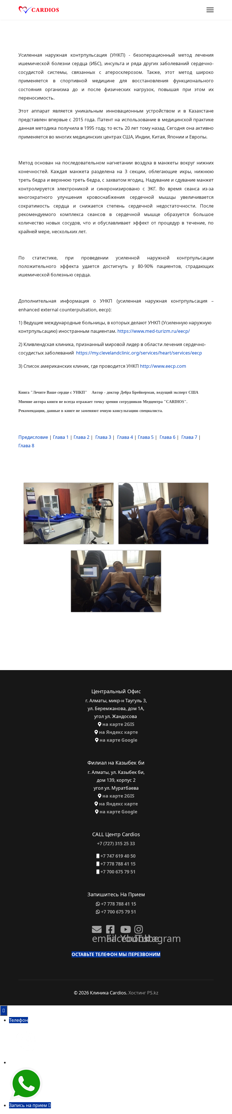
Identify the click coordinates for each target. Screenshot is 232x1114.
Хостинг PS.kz (143, 993)
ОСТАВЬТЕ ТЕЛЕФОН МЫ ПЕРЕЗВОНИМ (116, 954)
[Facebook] (109, 927)
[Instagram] (137, 927)
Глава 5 (146, 437)
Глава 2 (81, 437)
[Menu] (210, 10)
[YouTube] (123, 927)
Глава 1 (61, 437)
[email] (95, 927)
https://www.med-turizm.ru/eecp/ (153, 331)
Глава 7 (189, 437)
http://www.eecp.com (163, 366)
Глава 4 (125, 437)
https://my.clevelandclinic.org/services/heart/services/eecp (139, 353)
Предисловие (33, 437)
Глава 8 (26, 445)
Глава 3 (103, 437)
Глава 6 (167, 437)
